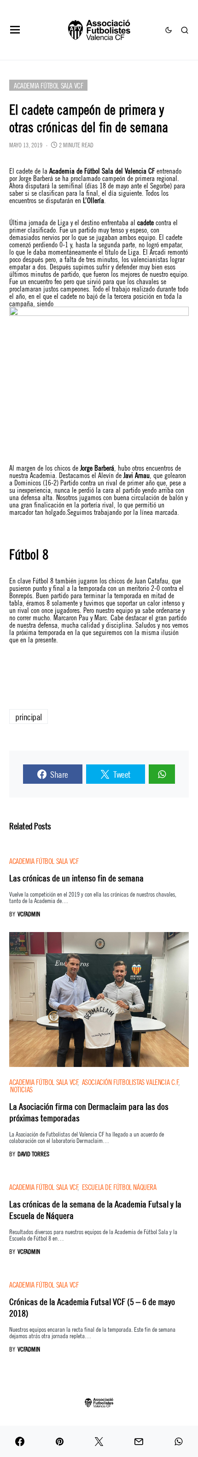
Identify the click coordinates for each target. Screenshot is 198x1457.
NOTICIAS (21, 1089)
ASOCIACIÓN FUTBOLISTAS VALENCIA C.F (130, 1081)
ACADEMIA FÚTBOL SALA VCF (48, 85)
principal (28, 716)
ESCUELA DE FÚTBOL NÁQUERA (119, 1186)
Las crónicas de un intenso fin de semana (76, 877)
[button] (15, 30)
